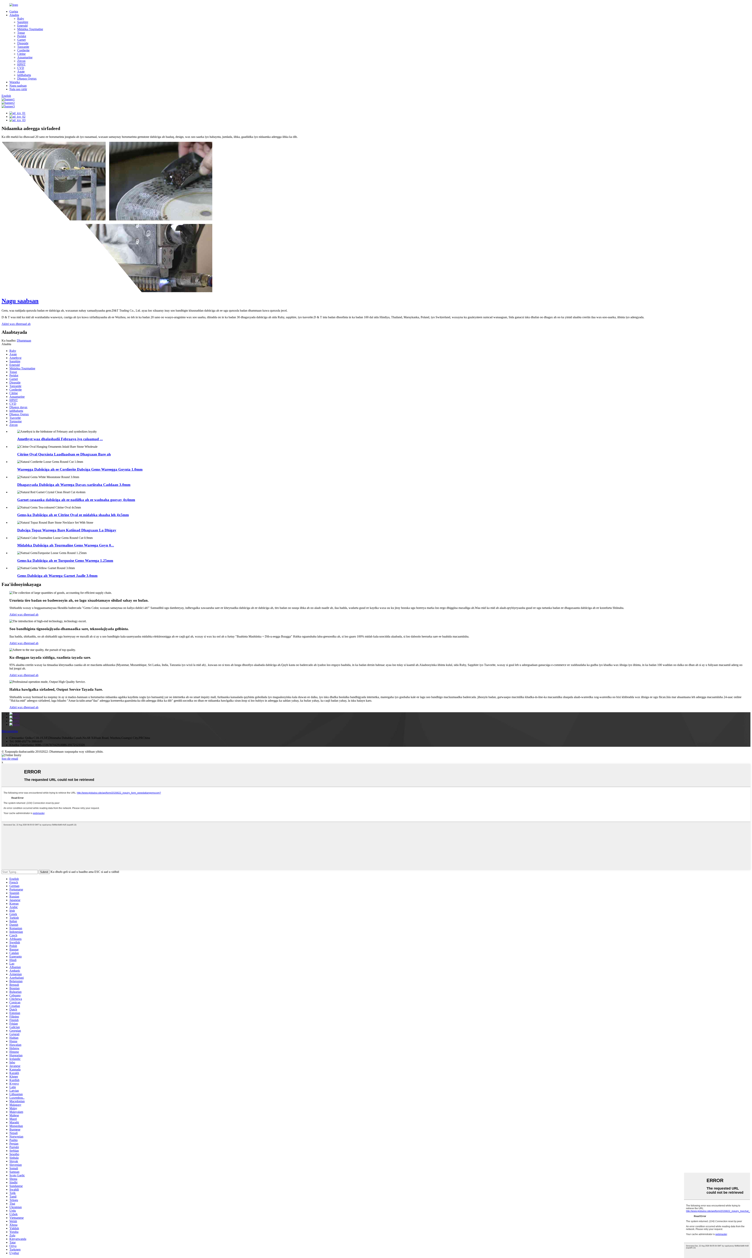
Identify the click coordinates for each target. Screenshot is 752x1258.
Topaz (21, 32)
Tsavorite (15, 417)
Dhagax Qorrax (27, 78)
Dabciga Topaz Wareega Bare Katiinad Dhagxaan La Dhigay (66, 530)
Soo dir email (10, 758)
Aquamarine (25, 57)
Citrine (21, 53)
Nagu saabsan (18, 85)
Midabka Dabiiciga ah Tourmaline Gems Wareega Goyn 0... (65, 545)
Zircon (21, 61)
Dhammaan (24, 340)
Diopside (22, 43)
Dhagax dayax (18, 407)
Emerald (22, 25)
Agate (21, 71)
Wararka (14, 82)
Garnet (21, 39)
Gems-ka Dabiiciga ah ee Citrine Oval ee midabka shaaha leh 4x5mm (73, 515)
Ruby (20, 18)
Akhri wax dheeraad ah (23, 614)
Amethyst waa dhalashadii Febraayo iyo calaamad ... (60, 439)
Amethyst (15, 357)
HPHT (21, 64)
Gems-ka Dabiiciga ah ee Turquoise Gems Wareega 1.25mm (65, 561)
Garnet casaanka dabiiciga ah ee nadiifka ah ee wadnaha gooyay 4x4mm (76, 500)
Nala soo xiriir (18, 89)
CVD (20, 68)
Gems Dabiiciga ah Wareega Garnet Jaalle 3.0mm (57, 576)
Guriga (13, 11)
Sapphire (22, 22)
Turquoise (15, 421)
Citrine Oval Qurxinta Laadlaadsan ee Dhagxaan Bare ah (64, 454)
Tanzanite (23, 46)
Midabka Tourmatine (30, 29)
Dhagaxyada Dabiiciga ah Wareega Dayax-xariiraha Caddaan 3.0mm (73, 485)
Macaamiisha (10, 731)
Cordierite (23, 50)
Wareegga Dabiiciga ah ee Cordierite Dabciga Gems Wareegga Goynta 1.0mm (80, 469)
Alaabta (14, 15)
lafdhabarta (24, 75)
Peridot (21, 36)
